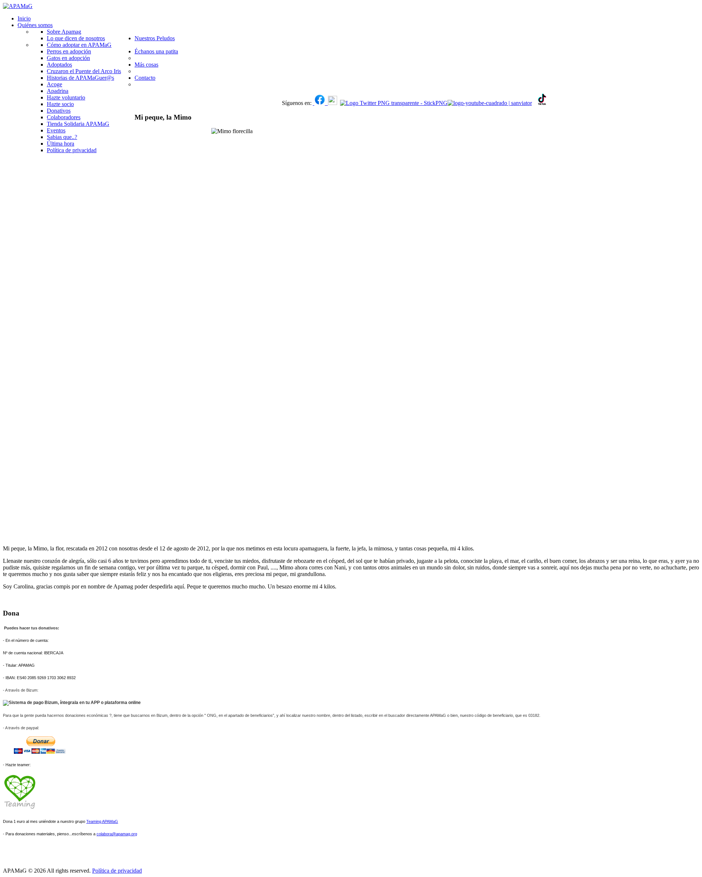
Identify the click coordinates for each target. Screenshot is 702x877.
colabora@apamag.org (117, 834)
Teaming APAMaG (102, 821)
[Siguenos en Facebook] (313, 103)
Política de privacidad (117, 870)
